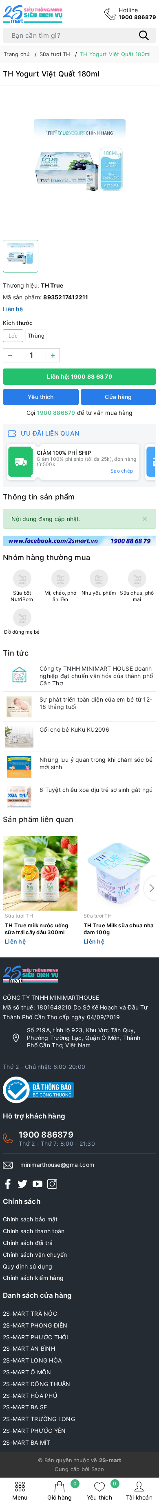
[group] (79, 165)
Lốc (13, 335)
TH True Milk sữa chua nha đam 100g (118, 928)
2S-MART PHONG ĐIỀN (35, 1325)
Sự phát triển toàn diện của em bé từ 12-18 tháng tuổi (96, 703)
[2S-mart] (79, 539)
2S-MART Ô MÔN (27, 1372)
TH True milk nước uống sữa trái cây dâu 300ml (36, 928)
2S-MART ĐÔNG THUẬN (37, 1383)
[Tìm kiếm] (144, 35)
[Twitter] (22, 1183)
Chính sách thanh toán (33, 1230)
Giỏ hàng (62, 1491)
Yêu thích (102, 1491)
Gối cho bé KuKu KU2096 (75, 729)
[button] (150, 888)
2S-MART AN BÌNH (29, 1348)
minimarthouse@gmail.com (57, 1164)
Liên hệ (13, 308)
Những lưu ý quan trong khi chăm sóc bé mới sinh (96, 763)
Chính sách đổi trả (28, 1242)
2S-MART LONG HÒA (32, 1360)
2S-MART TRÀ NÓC (30, 1313)
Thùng (36, 335)
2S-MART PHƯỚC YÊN (34, 1430)
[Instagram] (52, 1183)
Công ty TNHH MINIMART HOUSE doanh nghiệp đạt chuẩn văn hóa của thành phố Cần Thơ (96, 676)
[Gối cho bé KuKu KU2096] (19, 737)
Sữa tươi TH (19, 916)
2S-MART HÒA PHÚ (30, 1395)
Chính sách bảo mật (30, 1219)
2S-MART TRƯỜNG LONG (39, 1418)
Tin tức (16, 653)
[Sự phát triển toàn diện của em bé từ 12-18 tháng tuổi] (19, 706)
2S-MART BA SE (25, 1407)
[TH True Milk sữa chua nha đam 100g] (119, 873)
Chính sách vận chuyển (35, 1254)
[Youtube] (37, 1183)
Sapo (97, 1469)
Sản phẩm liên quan (38, 819)
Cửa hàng (118, 396)
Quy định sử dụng (27, 1266)
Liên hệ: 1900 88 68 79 (79, 376)
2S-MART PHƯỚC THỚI (35, 1337)
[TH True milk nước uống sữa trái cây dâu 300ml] (40, 873)
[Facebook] (8, 1183)
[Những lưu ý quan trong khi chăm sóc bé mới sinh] (19, 767)
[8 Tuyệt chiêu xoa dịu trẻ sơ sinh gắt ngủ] (19, 797)
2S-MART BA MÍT (27, 1442)
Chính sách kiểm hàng (33, 1277)
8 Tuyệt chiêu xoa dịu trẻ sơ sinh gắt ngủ (96, 789)
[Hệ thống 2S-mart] (32, 14)
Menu (19, 1497)
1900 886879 (137, 13)
